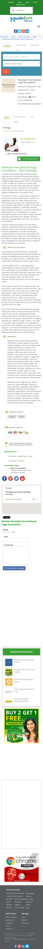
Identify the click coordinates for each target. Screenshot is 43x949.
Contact (11, 2)
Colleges (17, 905)
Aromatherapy (19, 893)
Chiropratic (18, 902)
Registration (26, 3)
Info (32, 117)
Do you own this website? (13, 499)
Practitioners (19, 117)
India (13, 37)
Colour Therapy (19, 908)
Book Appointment (30, 159)
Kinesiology (29, 899)
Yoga (34, 37)
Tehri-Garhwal (23, 37)
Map (16, 122)
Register (24, 920)
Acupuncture (10, 896)
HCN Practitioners (11, 917)
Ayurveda (9, 899)
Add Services (10, 920)
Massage (9, 905)
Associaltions (18, 896)
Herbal (8, 902)
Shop (20, 2)
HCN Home (4, 37)
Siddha (28, 905)
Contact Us (9, 929)
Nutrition (9, 907)
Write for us (25, 923)
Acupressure (10, 893)
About (6, 116)
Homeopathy (30, 893)
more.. (33, 142)
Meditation (29, 902)
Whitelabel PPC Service (21, 939)
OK (34, 499)
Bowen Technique (20, 899)
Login (27, 2)
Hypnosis (29, 896)
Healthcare (9, 923)
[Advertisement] (19, 608)
